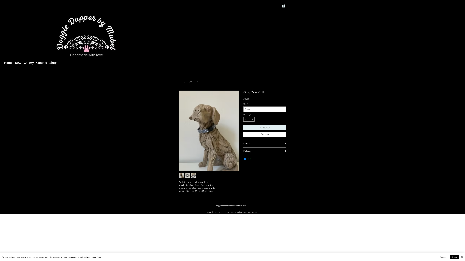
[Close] (462, 257)
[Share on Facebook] (245, 159)
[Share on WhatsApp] (249, 159)
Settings (443, 257)
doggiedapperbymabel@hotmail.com (231, 205)
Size (245, 104)
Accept (454, 257)
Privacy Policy (95, 257)
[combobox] (264, 109)
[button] (283, 5)
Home (181, 82)
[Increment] (252, 119)
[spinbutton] (249, 119)
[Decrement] (245, 119)
